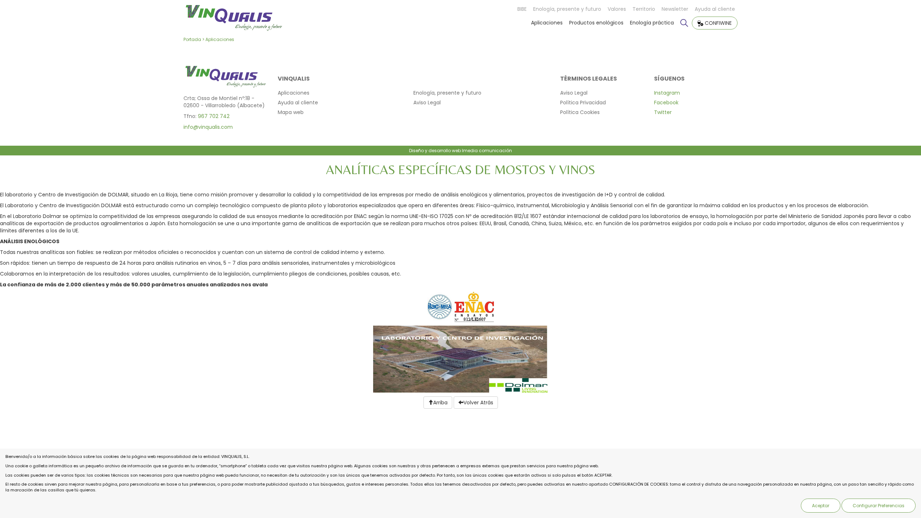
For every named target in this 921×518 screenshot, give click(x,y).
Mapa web (291, 112)
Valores (617, 9)
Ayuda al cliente (715, 9)
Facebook (666, 102)
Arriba (440, 402)
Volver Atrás (478, 402)
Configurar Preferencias (878, 506)
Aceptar (820, 506)
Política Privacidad (583, 102)
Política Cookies (580, 112)
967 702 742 (214, 116)
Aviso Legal (427, 102)
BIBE (522, 9)
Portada (192, 39)
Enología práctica (652, 22)
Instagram (667, 92)
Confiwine (717, 23)
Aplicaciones (547, 22)
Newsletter (675, 9)
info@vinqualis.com (208, 127)
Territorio (643, 9)
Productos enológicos (596, 22)
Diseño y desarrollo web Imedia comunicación (460, 150)
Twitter (663, 112)
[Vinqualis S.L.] (233, 15)
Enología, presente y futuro (567, 9)
